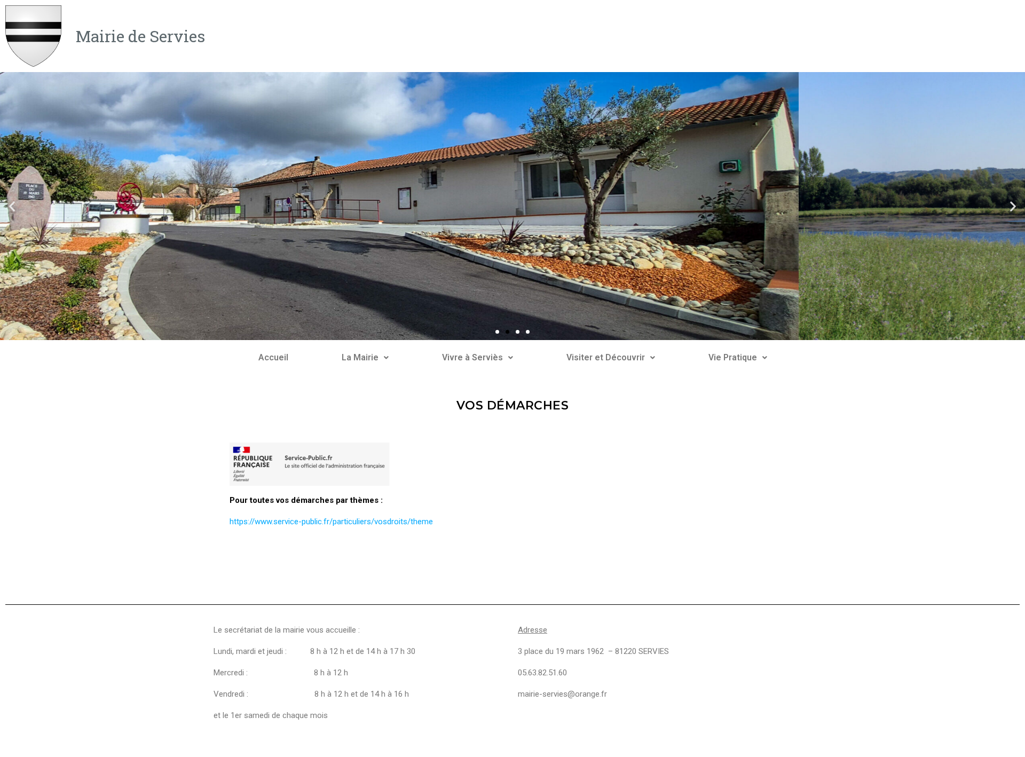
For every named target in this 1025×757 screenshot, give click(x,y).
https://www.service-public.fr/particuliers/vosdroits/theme (331, 521)
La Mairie (360, 357)
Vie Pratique (732, 357)
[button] (12, 206)
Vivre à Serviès (472, 357)
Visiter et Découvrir (605, 357)
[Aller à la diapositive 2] (507, 332)
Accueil (273, 357)
